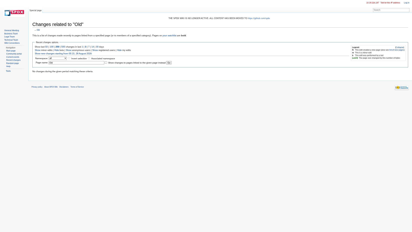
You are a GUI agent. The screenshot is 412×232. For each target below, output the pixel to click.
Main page (11, 51)
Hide (56, 50)
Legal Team (9, 37)
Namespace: (41, 58)
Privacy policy (37, 87)
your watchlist (169, 35)
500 (63, 46)
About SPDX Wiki (51, 87)
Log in (406, 3)
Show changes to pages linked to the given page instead (137, 62)
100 (52, 46)
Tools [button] (8, 71)
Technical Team (11, 40)
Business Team (11, 34)
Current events (12, 57)
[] (400, 47)
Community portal (14, 54)
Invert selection (79, 58)
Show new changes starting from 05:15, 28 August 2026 (63, 53)
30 (97, 46)
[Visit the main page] (14, 13)
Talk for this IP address (390, 3)
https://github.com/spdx (259, 18)
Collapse (400, 47)
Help (8, 66)
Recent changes (13, 60)
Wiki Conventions (12, 43)
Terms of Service (77, 87)
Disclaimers (64, 87)
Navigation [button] (10, 48)
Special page (35, 10)
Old (38, 30)
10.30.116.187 (372, 3)
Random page (12, 63)
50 (46, 46)
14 (92, 46)
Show (37, 50)
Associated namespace (103, 58)
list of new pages (396, 50)
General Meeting (11, 30)
